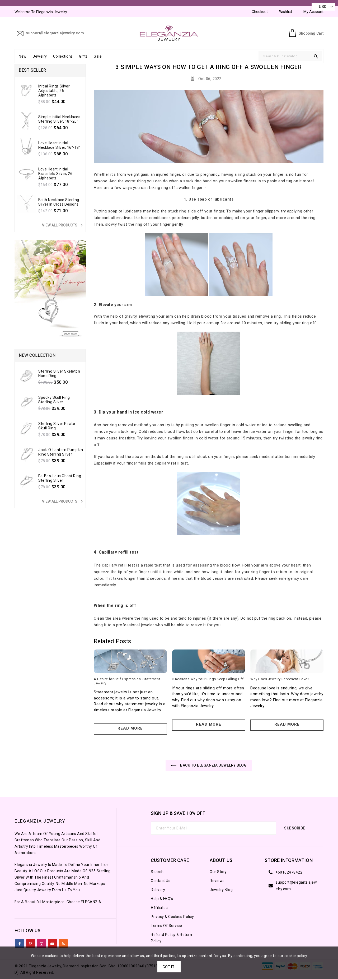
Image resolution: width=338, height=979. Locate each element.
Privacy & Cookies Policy (172, 917)
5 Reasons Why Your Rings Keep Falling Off (208, 679)
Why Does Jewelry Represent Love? (279, 679)
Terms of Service (166, 926)
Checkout (260, 12)
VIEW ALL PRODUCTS (63, 225)
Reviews (217, 881)
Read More (130, 728)
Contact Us (160, 881)
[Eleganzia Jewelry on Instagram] (41, 942)
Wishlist (285, 12)
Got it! (169, 967)
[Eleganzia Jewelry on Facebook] (19, 942)
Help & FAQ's (162, 899)
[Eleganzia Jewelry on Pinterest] (30, 942)
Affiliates (159, 908)
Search (157, 872)
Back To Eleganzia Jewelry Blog (213, 765)
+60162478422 (288, 872)
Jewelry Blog (221, 890)
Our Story (218, 872)
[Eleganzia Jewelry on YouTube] (52, 942)
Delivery (158, 890)
